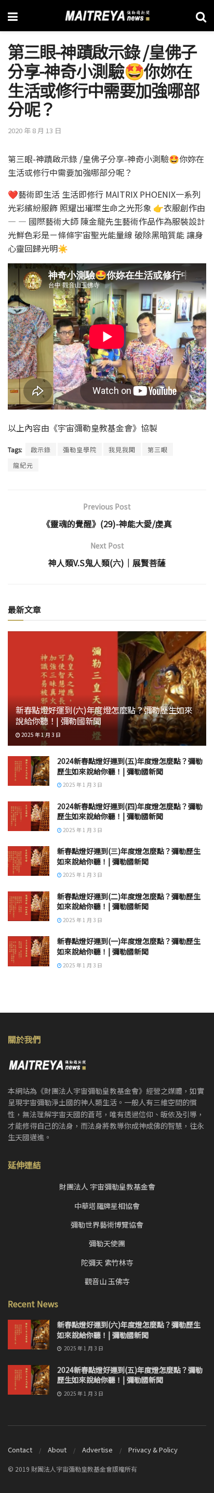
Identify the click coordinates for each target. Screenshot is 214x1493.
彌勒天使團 (107, 1243)
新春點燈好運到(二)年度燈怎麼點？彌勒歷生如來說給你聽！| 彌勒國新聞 (128, 901)
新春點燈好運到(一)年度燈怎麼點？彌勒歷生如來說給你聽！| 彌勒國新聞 (128, 946)
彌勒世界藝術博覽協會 (107, 1224)
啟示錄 (41, 449)
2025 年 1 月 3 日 (40, 734)
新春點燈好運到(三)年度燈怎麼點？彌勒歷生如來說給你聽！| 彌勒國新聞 (128, 856)
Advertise (97, 1449)
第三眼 (158, 449)
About (57, 1449)
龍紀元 (23, 465)
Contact (20, 1449)
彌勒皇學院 (80, 449)
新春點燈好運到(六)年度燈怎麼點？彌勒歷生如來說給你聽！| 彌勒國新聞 (104, 715)
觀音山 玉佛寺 (107, 1281)
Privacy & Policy (153, 1449)
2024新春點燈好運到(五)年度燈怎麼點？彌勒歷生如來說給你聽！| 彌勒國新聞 (130, 766)
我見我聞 (122, 449)
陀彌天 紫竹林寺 (107, 1262)
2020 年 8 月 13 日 (34, 130)
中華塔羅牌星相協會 (107, 1206)
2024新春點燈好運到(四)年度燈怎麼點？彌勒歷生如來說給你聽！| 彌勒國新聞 (130, 811)
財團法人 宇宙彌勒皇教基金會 (107, 1186)
